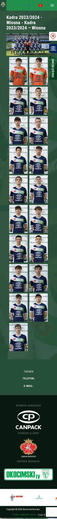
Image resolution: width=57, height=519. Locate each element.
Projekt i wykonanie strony (24, 514)
